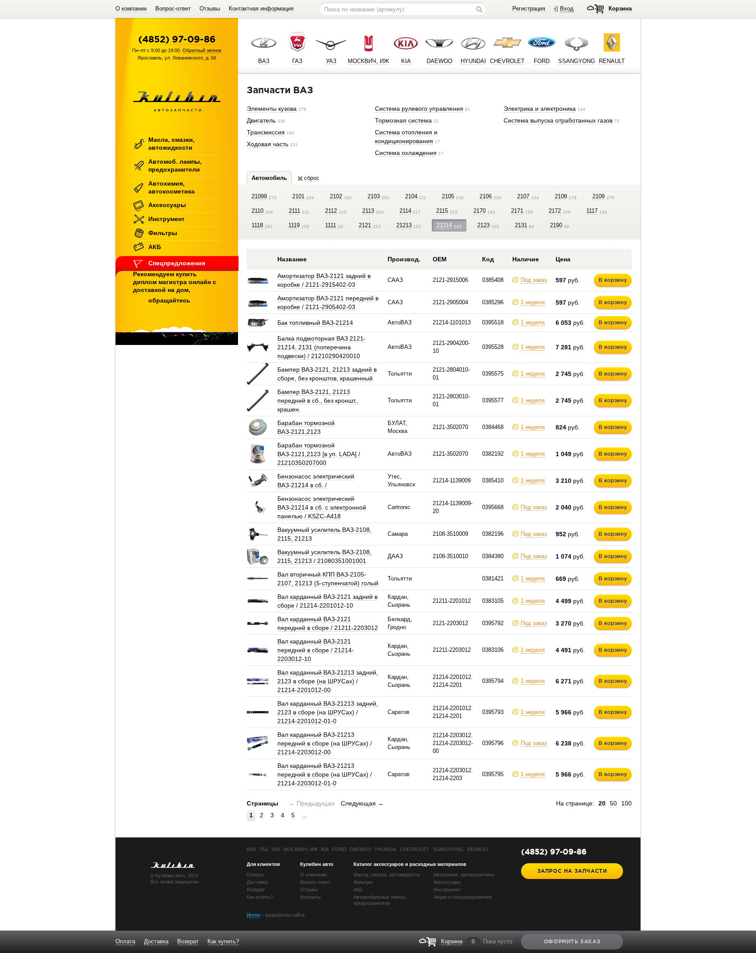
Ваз (251, 849)
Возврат (256, 889)
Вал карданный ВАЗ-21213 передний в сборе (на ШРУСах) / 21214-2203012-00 (324, 743)
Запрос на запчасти (572, 871)
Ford (339, 849)
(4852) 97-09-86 (177, 39)
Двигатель (261, 120)
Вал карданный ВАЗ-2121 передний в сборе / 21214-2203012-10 (315, 650)
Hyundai (385, 849)
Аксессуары (167, 204)
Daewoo (360, 849)
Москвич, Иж (301, 849)
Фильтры (162, 232)
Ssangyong (448, 849)
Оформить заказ (572, 941)
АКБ (154, 246)
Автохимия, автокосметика (171, 187)
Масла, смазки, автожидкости (171, 143)
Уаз (275, 849)
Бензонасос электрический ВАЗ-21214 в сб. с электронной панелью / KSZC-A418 (321, 507)
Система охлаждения (406, 152)
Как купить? (260, 897)
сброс (311, 178)
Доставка (257, 882)
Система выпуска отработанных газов (558, 120)
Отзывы (210, 8)
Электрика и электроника (540, 108)
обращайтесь (169, 300)
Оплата (255, 874)
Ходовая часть (267, 144)
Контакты (310, 897)
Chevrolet (414, 849)
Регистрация (528, 8)
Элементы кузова (272, 108)
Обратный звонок (201, 50)
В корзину (612, 280)
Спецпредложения (176, 263)
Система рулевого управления (419, 108)
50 (613, 803)
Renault (478, 849)
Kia (325, 849)
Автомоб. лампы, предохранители (175, 165)
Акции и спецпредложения (463, 897)
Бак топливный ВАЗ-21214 (315, 322)
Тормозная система (403, 120)
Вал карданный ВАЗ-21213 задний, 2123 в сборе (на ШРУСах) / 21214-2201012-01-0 (327, 712)
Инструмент (166, 218)
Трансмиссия (266, 132)
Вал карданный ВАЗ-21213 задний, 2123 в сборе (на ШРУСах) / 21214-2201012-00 (327, 681)
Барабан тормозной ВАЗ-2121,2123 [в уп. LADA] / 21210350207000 (318, 454)
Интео (253, 915)
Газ (263, 849)
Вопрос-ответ (173, 8)
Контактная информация (261, 8)
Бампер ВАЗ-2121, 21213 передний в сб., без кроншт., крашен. (317, 400)
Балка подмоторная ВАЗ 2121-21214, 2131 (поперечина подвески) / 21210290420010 (321, 347)
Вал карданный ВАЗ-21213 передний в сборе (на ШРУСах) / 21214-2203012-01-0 (324, 774)
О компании (131, 8)
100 (626, 803)
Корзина (620, 8)
